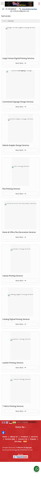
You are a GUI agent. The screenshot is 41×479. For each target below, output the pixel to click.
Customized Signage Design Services (17, 102)
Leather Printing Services (12, 363)
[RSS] (25, 441)
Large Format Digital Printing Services (18, 58)
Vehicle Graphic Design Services (15, 145)
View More (19, 63)
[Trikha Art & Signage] (19, 4)
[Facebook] (3, 432)
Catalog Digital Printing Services (16, 319)
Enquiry (33, 439)
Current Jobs (10, 439)
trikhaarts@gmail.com (21, 11)
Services (34, 437)
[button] (29, 9)
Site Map (18, 441)
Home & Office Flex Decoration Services (19, 232)
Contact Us (22, 439)
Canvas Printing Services (12, 276)
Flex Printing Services (11, 189)
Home (4, 21)
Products (24, 437)
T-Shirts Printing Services (13, 406)
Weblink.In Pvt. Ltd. (26, 450)
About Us (14, 437)
